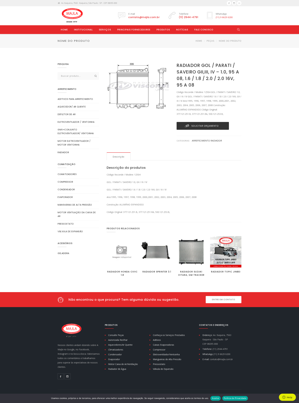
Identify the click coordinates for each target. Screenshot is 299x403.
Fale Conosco (203, 29)
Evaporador (114, 359)
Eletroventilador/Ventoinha (166, 354)
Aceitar (215, 398)
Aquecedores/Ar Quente (120, 344)
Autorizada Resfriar (118, 339)
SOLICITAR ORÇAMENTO (205, 125)
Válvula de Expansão (163, 368)
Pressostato (159, 364)
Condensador (115, 354)
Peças (210, 41)
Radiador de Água (117, 368)
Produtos (163, 29)
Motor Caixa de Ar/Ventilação (123, 364)
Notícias (182, 29)
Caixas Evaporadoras (163, 344)
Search (95, 76)
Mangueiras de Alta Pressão (167, 359)
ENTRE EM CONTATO (223, 299)
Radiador (216, 140)
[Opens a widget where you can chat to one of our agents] (287, 397)
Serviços (105, 29)
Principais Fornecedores (133, 29)
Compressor (159, 349)
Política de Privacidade (235, 398)
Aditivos (157, 339)
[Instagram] (234, 3)
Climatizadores (115, 349)
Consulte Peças (116, 335)
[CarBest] (72, 15)
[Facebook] (229, 3)
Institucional (83, 29)
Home (64, 29)
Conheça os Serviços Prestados (169, 335)
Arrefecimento (201, 140)
